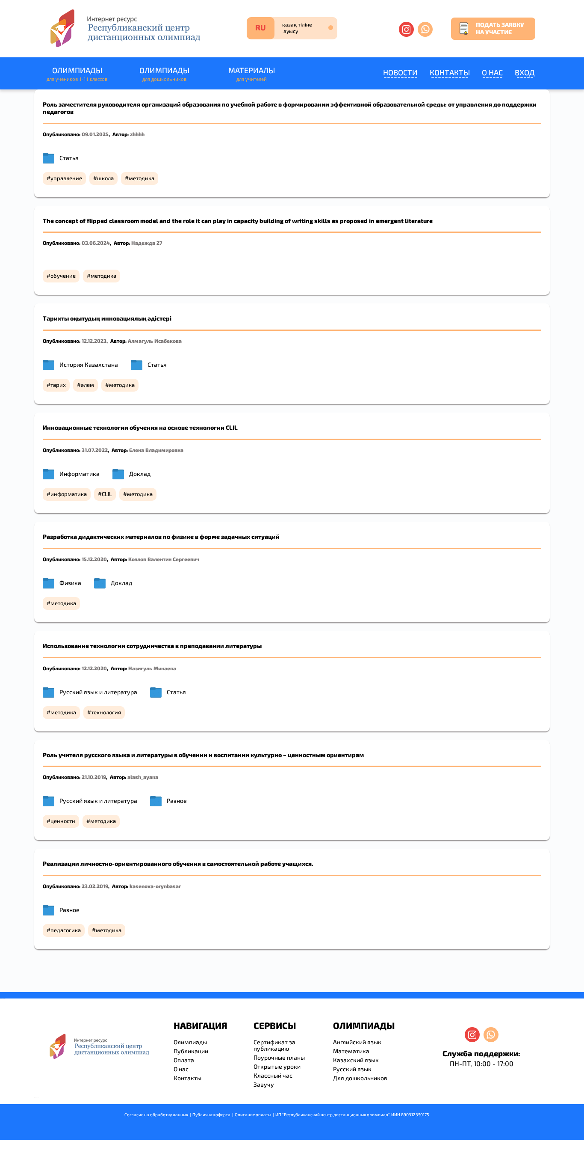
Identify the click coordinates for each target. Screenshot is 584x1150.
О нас (492, 72)
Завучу (264, 1084)
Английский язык (357, 1042)
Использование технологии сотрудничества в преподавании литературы (152, 645)
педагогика (65, 930)
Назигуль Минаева (152, 668)
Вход (525, 72)
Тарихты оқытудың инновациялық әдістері (107, 318)
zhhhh (137, 134)
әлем (87, 384)
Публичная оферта (211, 1114)
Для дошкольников (360, 1078)
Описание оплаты (253, 1114)
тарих (58, 384)
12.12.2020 (94, 668)
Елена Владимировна (156, 450)
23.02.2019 (95, 886)
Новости (400, 72)
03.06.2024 (96, 243)
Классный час (273, 1075)
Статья (69, 157)
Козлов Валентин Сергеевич (163, 559)
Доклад (139, 473)
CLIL (107, 493)
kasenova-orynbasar (155, 886)
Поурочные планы (279, 1057)
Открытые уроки (277, 1066)
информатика (68, 493)
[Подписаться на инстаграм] (406, 29)
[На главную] (124, 28)
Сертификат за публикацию (274, 1045)
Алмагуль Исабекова (155, 341)
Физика (70, 582)
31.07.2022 (95, 450)
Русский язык (352, 1069)
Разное (177, 800)
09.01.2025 (95, 134)
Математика (351, 1051)
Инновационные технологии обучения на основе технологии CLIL (140, 427)
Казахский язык (356, 1060)
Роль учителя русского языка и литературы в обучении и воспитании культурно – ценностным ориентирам (203, 754)
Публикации (191, 1051)
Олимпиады (77, 73)
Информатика (79, 473)
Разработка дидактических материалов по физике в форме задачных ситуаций (161, 536)
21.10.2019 (94, 777)
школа (105, 178)
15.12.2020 (94, 559)
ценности (62, 820)
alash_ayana (142, 777)
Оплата (184, 1060)
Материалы (251, 73)
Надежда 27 (146, 243)
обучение (63, 275)
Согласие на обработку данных (156, 1114)
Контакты (450, 72)
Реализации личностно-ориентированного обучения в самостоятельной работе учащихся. (178, 863)
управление (66, 178)
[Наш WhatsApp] (425, 29)
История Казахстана (88, 364)
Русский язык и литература (98, 691)
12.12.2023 (94, 341)
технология (106, 712)
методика (141, 178)
